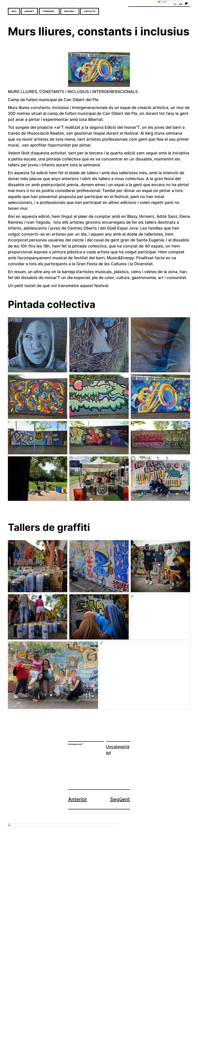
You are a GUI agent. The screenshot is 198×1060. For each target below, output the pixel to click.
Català (163, 2)
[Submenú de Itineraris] (57, 11)
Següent (120, 799)
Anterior (77, 799)
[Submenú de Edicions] (77, 11)
